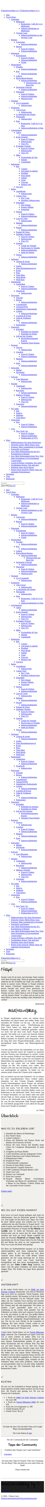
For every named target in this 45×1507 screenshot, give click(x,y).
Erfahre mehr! (6, 1191)
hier (30, 1433)
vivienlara (8, 1454)
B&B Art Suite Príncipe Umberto (30, 1398)
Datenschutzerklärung (10, 1498)
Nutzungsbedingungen (28, 1498)
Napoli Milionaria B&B (26, 1402)
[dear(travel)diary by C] (10, 11)
